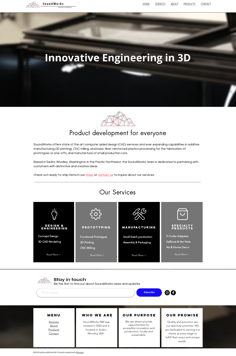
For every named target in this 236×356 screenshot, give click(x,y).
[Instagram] (167, 292)
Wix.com (80, 352)
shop (89, 175)
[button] (160, 4)
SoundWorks (52, 4)
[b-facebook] (173, 292)
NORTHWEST (65, 7)
